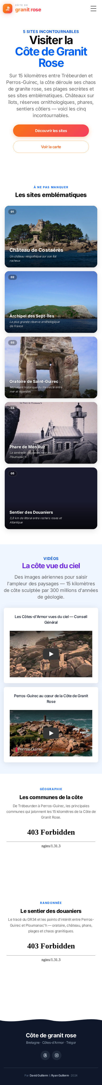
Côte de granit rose (51, 1035)
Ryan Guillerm (60, 1075)
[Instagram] (56, 1055)
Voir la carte (51, 146)
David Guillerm (39, 1075)
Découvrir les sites (51, 130)
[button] (51, 654)
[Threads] (45, 1055)
